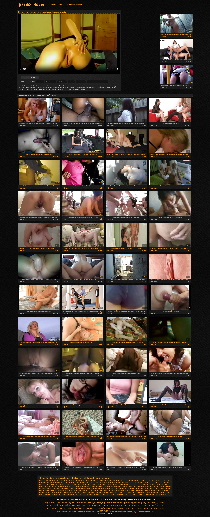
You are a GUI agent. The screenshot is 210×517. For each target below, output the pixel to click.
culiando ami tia (64, 484)
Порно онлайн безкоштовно (76, 512)
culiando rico (131, 492)
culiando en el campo (121, 488)
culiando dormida (158, 486)
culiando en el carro (136, 488)
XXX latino (60, 508)
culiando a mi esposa (93, 482)
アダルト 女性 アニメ (97, 512)
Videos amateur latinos (68, 502)
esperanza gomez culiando (145, 494)
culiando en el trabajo (80, 490)
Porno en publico (52, 504)
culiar (163, 492)
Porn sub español (109, 507)
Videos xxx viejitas (131, 508)
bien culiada (43, 480)
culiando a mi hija (108, 482)
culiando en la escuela (126, 490)
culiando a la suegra (147, 480)
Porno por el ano (150, 504)
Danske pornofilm (62, 512)
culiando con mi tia (104, 486)
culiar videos (48, 494)
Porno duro (127, 504)
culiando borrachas (88, 484)
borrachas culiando (55, 480)
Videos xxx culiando (24, 3)
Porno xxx (82, 504)
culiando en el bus (107, 488)
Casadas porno (96, 508)
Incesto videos (92, 502)
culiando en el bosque (92, 488)
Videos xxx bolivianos (158, 502)
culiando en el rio (66, 490)
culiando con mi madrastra (97, 82)
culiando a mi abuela (46, 482)
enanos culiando (95, 494)
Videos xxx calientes (120, 508)
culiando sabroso (143, 492)
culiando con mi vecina (119, 486)
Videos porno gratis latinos (60, 505)
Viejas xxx (61, 507)
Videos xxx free (62, 504)
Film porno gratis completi (124, 512)
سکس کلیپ (135, 512)
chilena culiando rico (82, 480)
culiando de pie (146, 486)
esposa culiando (160, 494)
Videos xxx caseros (125, 505)
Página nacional (57, 5)
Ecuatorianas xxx (106, 504)
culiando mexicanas (74, 492)
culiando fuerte (61, 492)
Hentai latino (107, 510)
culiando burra (101, 484)
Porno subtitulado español (53, 502)
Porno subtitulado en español (146, 508)
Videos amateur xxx (107, 508)
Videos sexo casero (157, 505)
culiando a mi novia (136, 482)
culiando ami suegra (51, 484)
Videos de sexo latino (138, 504)
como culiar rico (117, 480)
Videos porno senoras (112, 502)
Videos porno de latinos (144, 502)
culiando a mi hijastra (121, 482)
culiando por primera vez (117, 492)
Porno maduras (136, 505)
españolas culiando (108, 494)
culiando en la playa (142, 490)
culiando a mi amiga (61, 482)
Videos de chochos (85, 507)
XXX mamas (97, 504)
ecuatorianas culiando (81, 494)
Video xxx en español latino (152, 507)
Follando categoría (74, 5)
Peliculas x (72, 505)
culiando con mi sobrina (88, 486)
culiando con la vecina (131, 484)
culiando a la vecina (162, 480)
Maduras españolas (51, 507)
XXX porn (88, 512)
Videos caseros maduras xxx (84, 505)
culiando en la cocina (110, 490)
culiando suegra (154, 492)
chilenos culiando (96, 480)
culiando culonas (134, 486)
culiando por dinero (101, 492)
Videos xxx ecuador (99, 505)
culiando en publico (156, 490)
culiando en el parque (52, 490)
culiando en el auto (62, 488)
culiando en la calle (95, 490)
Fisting (71, 82)
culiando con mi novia (72, 486)
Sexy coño (80, 82)
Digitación (62, 82)
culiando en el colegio (151, 488)
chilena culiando (68, 480)
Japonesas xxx (146, 505)
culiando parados (88, 492)
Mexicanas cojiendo (85, 508)
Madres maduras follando (123, 507)
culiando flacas (50, 492)
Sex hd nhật (149, 512)
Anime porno (101, 502)
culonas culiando (67, 494)
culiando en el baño (77, 488)
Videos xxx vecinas (117, 504)
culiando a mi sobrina (151, 482)
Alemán (40, 82)
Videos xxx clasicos (137, 507)
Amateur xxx (50, 82)
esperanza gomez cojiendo (125, 494)
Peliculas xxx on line (97, 507)
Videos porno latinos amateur (128, 502)
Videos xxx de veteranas (71, 508)
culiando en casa (49, 488)
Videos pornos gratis (112, 505)
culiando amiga (76, 484)
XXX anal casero (73, 504)
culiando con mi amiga (147, 484)
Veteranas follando (81, 502)
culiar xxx (57, 494)
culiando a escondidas (131, 480)
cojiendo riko (106, 480)
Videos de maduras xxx (71, 507)
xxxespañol (89, 504)
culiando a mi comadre (77, 482)
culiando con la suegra (115, 484)
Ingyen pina (142, 512)
